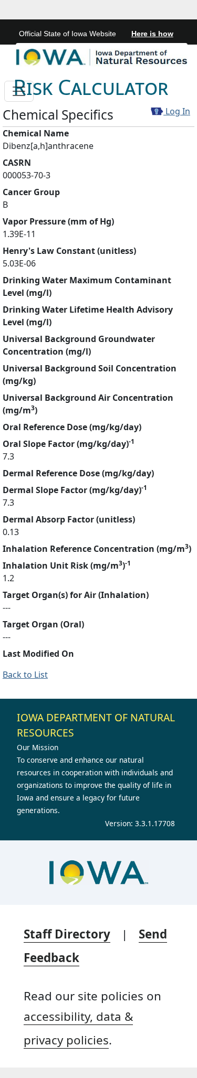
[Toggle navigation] (19, 91)
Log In (176, 111)
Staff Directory (67, 934)
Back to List (25, 674)
